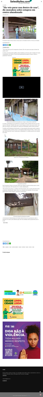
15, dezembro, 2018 (5, 14)
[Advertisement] (21, 232)
